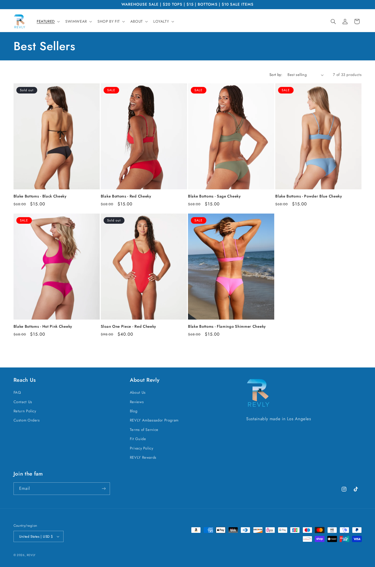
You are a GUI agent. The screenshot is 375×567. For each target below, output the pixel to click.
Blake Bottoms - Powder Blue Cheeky (308, 196)
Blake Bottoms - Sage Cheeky (214, 196)
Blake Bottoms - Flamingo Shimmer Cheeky (227, 326)
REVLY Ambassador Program (154, 420)
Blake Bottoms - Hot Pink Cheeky (43, 326)
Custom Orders (27, 420)
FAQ (17, 392)
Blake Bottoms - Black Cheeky (40, 196)
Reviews (137, 402)
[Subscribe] (103, 488)
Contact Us (23, 402)
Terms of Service (144, 429)
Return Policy (25, 411)
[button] (47, 21)
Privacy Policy (141, 448)
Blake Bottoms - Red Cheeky (126, 196)
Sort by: (275, 74)
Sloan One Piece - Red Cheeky (128, 326)
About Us (138, 392)
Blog (134, 411)
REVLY (31, 555)
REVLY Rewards (143, 457)
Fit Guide (138, 439)
